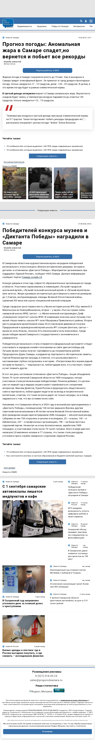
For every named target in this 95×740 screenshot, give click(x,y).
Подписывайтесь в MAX (47, 70)
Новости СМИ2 (9, 166)
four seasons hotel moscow (14, 162)
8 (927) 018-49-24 (46, 675)
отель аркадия (9, 468)
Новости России (74, 504)
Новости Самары (12, 38)
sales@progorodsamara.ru (46, 680)
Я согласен (47, 731)
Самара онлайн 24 (32, 277)
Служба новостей (12, 61)
